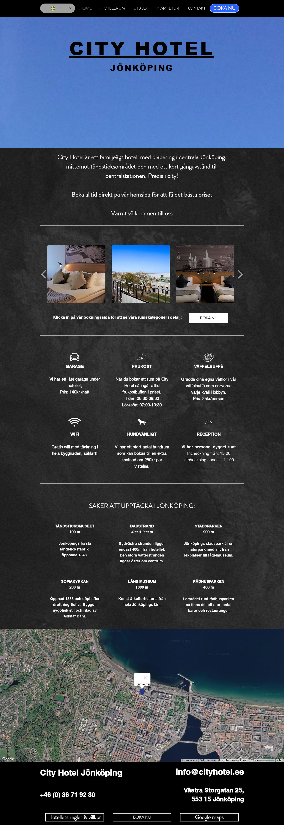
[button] (76, 274)
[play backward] (43, 274)
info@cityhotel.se (210, 772)
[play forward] (240, 274)
